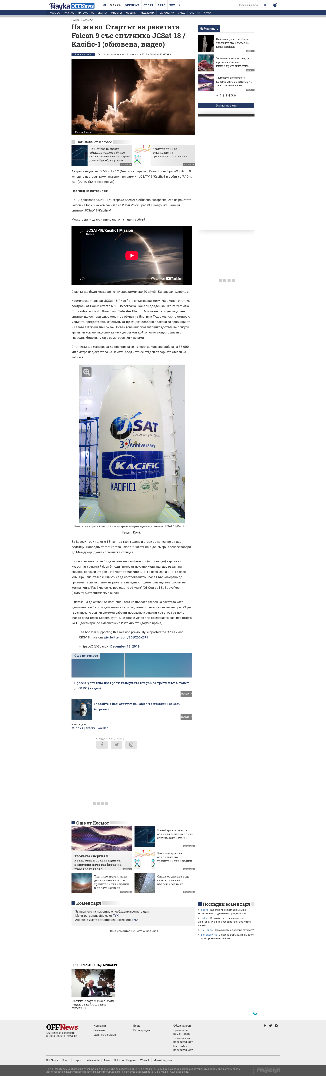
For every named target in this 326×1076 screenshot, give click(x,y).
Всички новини (226, 105)
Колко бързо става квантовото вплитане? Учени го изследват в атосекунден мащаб (224, 922)
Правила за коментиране (181, 1031)
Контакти (100, 1025)
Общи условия (182, 1025)
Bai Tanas (207, 930)
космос (103, 728)
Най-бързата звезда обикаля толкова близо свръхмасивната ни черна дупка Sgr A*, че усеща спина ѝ (109, 156)
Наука (115, 5)
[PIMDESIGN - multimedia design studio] (266, 1071)
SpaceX (90, 728)
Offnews (132, 5)
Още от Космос (92, 823)
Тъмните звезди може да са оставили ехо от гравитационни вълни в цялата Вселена (111, 882)
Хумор (208, 12)
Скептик (194, 12)
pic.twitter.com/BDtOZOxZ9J (126, 637)
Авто (161, 5)
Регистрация (141, 1030)
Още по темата (86, 655)
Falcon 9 (77, 728)
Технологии (166, 12)
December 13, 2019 (125, 646)
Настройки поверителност (183, 1048)
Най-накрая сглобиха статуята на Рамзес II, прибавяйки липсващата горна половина (232, 46)
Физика (69, 12)
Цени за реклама (105, 1034)
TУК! (116, 915)
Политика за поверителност (183, 1040)
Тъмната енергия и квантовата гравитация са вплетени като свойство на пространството (234, 85)
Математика (86, 12)
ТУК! (134, 920)
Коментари (88, 903)
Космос (55, 12)
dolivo (205, 909)
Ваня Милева (83, 54)
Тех (172, 5)
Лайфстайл (92, 1060)
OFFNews (52, 1060)
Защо (181, 12)
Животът (116, 12)
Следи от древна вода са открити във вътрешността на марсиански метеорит (174, 882)
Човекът (131, 12)
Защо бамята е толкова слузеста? (234, 930)
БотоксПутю (209, 934)
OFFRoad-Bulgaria (125, 1060)
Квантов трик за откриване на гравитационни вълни (169, 152)
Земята (102, 12)
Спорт (148, 5)
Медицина (148, 12)
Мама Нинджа (163, 1060)
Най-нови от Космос (94, 141)
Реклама (99, 1030)
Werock (145, 1060)
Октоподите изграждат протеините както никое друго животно (233, 62)
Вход (136, 1025)
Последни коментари (226, 904)
